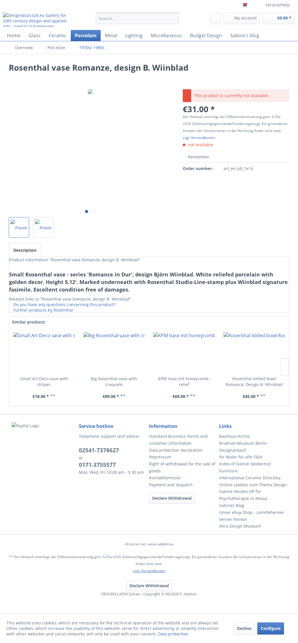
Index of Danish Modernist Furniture (245, 467)
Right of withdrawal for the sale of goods (182, 467)
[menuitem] (137, 21)
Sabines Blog (231, 505)
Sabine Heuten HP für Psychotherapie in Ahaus (243, 495)
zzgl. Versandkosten (199, 137)
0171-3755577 (97, 465)
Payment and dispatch (171, 484)
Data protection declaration (176, 450)
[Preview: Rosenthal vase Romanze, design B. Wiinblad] (19, 227)
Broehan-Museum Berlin (243, 443)
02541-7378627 (99, 450)
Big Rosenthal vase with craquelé (114, 381)
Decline (244, 628)
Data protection (173, 634)
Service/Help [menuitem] (277, 5)
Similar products (28, 322)
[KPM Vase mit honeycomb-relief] (184, 352)
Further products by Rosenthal (42, 310)
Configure (271, 628)
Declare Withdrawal (171, 498)
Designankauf (232, 450)
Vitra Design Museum (240, 526)
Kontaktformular (165, 478)
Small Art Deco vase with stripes (44, 381)
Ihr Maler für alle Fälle (240, 457)
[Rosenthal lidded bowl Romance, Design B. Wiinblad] (254, 352)
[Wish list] (215, 18)
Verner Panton (233, 519)
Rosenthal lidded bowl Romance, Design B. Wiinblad (254, 381)
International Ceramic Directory (250, 478)
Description (24, 250)
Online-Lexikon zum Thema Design (253, 484)
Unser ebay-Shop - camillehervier (251, 512)
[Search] (173, 18)
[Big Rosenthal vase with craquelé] (114, 352)
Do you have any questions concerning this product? (64, 304)
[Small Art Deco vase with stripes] (44, 352)
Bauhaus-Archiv (234, 436)
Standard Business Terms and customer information (178, 439)
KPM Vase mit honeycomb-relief (184, 381)
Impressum (160, 457)
